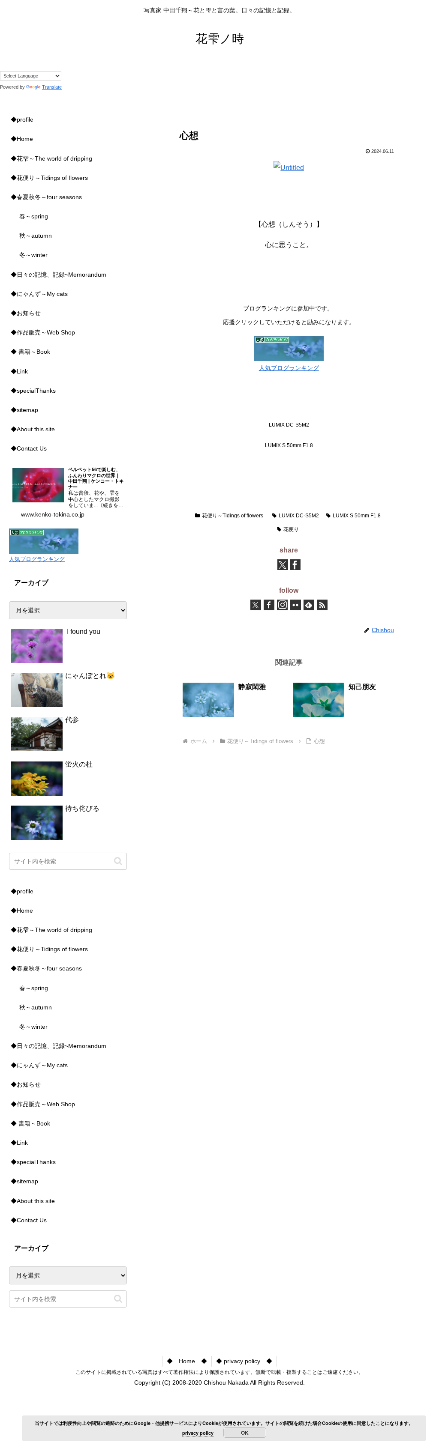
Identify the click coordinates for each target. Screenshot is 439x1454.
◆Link (19, 371)
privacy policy (197, 1433)
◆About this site (33, 429)
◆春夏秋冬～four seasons (46, 197)
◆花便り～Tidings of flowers (49, 177)
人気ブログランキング (289, 367)
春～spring (33, 216)
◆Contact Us (29, 448)
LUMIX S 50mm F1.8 (357, 516)
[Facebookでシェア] (295, 564)
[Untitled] (289, 167)
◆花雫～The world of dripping (51, 158)
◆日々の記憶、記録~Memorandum (58, 274)
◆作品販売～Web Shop (43, 332)
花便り (291, 529)
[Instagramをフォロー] (282, 605)
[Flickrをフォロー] (295, 605)
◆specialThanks (33, 390)
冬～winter (33, 254)
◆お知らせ (26, 313)
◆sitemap (24, 409)
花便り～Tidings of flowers (232, 516)
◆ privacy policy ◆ (244, 1361)
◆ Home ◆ (187, 1361)
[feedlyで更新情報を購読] (309, 605)
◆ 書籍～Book (30, 351)
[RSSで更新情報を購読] (322, 605)
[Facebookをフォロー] (269, 605)
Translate (52, 87)
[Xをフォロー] (255, 605)
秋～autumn (35, 235)
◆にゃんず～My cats (39, 293)
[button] (118, 861)
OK (245, 1432)
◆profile (22, 119)
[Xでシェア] (282, 564)
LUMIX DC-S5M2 (299, 516)
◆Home (22, 138)
